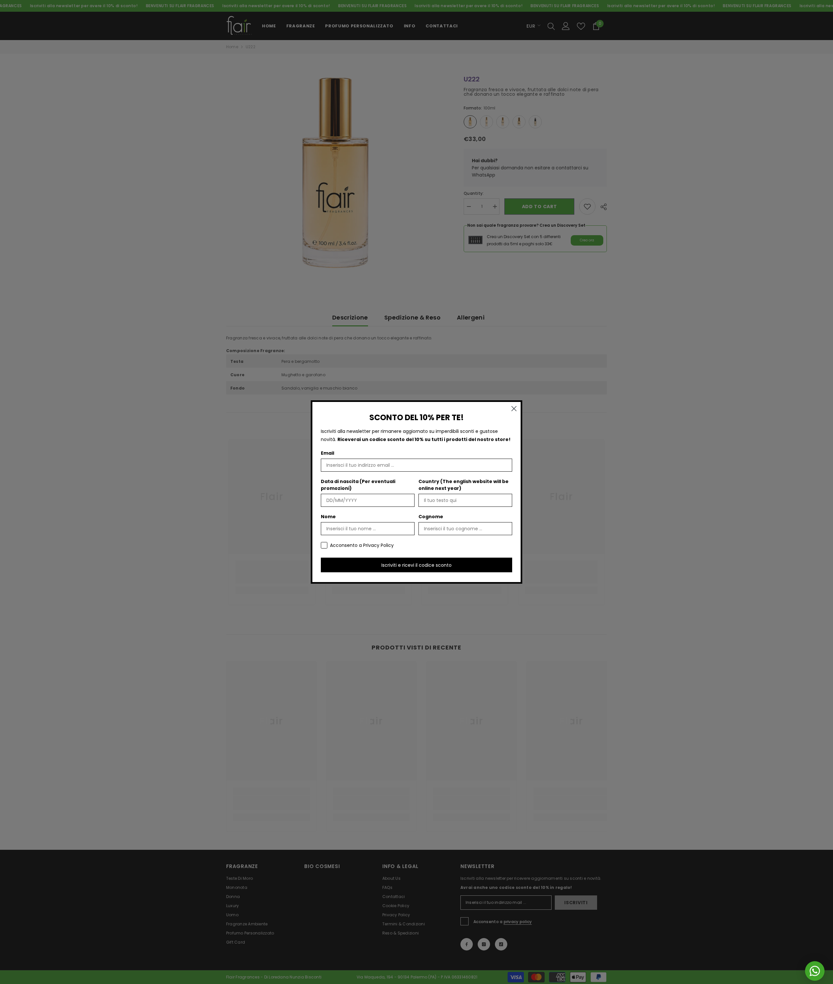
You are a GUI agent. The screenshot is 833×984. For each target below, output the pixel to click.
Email (327, 453)
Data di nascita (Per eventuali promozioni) (358, 485)
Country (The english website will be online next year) (463, 485)
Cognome (430, 516)
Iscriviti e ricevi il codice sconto (416, 565)
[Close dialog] (514, 408)
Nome (328, 516)
